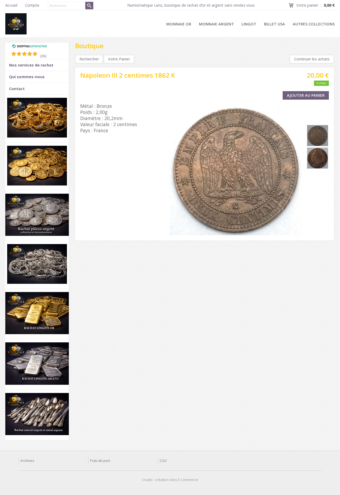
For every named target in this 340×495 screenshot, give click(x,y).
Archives (27, 460)
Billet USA (274, 23)
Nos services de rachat (31, 65)
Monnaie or (178, 23)
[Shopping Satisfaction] (29, 47)
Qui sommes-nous (27, 76)
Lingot (248, 23)
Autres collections (314, 23)
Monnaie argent (216, 23)
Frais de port (100, 460)
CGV (163, 460)
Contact (17, 88)
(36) (43, 56)
